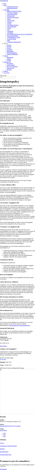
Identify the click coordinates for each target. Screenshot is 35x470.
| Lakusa (9, 23)
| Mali (8, 40)
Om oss (9, 48)
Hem (4, 3)
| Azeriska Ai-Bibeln (12, 13)
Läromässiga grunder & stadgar (8, 446)
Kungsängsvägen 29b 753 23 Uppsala (10, 426)
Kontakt (5, 71)
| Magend (9, 22)
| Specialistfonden (11, 26)
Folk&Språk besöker (12, 6)
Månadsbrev (10, 57)
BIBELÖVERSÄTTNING (14, 11)
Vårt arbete (6, 9)
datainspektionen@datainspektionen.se (19, 325)
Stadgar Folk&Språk (12, 54)
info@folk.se (3, 346)
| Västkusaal (10, 31)
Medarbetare (10, 51)
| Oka (8, 29)
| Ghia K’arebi (10, 20)
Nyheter (5, 56)
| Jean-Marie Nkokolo (12, 25)
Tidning (9, 59)
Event (5, 5)
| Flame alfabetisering (12, 36)
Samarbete (9, 49)
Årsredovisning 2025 (5, 454)
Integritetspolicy (4, 451)
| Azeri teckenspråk (12, 14)
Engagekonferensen (12, 8)
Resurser (9, 69)
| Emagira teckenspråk (13, 17)
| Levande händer (11, 39)
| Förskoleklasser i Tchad (13, 37)
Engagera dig (7, 62)
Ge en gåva (6, 72)
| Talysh (9, 28)
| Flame (9, 19)
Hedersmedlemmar (12, 52)
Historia (9, 45)
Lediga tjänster (11, 65)
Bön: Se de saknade (12, 66)
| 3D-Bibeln (10, 33)
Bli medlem (10, 63)
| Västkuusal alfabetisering (14, 42)
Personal (9, 46)
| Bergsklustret (10, 16)
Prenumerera (3, 469)
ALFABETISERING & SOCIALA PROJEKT (19, 34)
